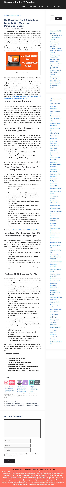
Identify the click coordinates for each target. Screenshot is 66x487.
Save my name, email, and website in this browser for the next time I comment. (22, 455)
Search (52, 15)
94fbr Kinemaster (55, 104)
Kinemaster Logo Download (55, 215)
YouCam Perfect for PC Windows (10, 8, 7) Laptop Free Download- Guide (22, 389)
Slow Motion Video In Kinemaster (56, 311)
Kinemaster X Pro (55, 302)
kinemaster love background (54, 220)
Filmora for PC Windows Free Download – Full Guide (34, 389)
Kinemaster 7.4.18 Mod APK (55, 159)
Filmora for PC (54, 133)
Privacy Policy (51, 469)
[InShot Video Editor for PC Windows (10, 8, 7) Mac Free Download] (9, 382)
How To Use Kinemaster (53, 149)
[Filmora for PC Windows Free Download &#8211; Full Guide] (34, 382)
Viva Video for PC (55, 327)
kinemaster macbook (53, 224)
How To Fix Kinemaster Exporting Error (54, 143)
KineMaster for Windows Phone (55, 202)
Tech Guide (53, 317)
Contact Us (42, 469)
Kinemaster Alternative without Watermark (55, 164)
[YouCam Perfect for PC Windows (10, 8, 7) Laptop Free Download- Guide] (22, 382)
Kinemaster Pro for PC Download (19, 2)
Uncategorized (54, 320)
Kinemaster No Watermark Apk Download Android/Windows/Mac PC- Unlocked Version (56, 47)
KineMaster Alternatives (53, 170)
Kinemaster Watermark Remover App (54, 286)
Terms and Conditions (17, 469)
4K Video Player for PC (19, 98)
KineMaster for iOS (55, 188)
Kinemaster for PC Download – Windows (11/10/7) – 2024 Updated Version (56, 35)
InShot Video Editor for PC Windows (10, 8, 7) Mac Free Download (9, 389)
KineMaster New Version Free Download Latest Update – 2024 (55, 58)
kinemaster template (56, 262)
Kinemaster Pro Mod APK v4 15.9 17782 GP (55, 257)
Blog (59, 6)
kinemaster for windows (54, 197)
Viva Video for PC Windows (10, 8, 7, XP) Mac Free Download (21, 403)
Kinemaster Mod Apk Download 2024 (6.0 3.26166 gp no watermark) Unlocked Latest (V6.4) (55, 82)
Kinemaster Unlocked (53, 265)
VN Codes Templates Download (53, 332)
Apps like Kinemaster (53, 107)
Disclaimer (28, 469)
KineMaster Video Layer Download (55, 280)
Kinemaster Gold (55, 206)
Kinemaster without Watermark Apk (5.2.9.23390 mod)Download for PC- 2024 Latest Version (55, 69)
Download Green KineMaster (55, 125)
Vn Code (41, 6)
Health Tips (53, 138)
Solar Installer (54, 314)
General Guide (54, 136)
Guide (53, 6)
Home (23, 6)
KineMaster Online (55, 243)
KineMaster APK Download (55, 175)
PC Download (32, 6)
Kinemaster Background (53, 180)
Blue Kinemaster (55, 116)
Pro (47, 6)
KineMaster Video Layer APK (55, 275)
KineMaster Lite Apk (56, 211)
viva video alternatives (53, 324)
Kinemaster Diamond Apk (54, 185)
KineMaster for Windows (20, 96)
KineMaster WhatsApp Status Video (55, 292)
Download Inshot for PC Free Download (26, 230)
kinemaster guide (55, 208)
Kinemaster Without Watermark (56, 298)
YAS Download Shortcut (54, 338)
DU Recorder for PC (15, 15)
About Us (35, 469)
